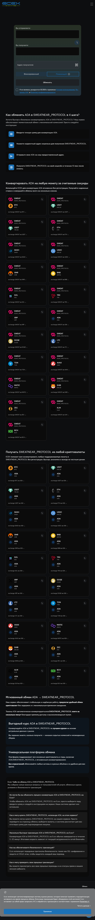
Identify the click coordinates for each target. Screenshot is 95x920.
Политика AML (85, 901)
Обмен (84, 886)
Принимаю (47, 911)
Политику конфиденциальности (43, 92)
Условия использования (65, 90)
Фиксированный (31, 74)
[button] (69, 74)
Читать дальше (83, 906)
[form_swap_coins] (76, 42)
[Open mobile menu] (91, 4)
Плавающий (61, 74)
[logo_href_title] (11, 4)
